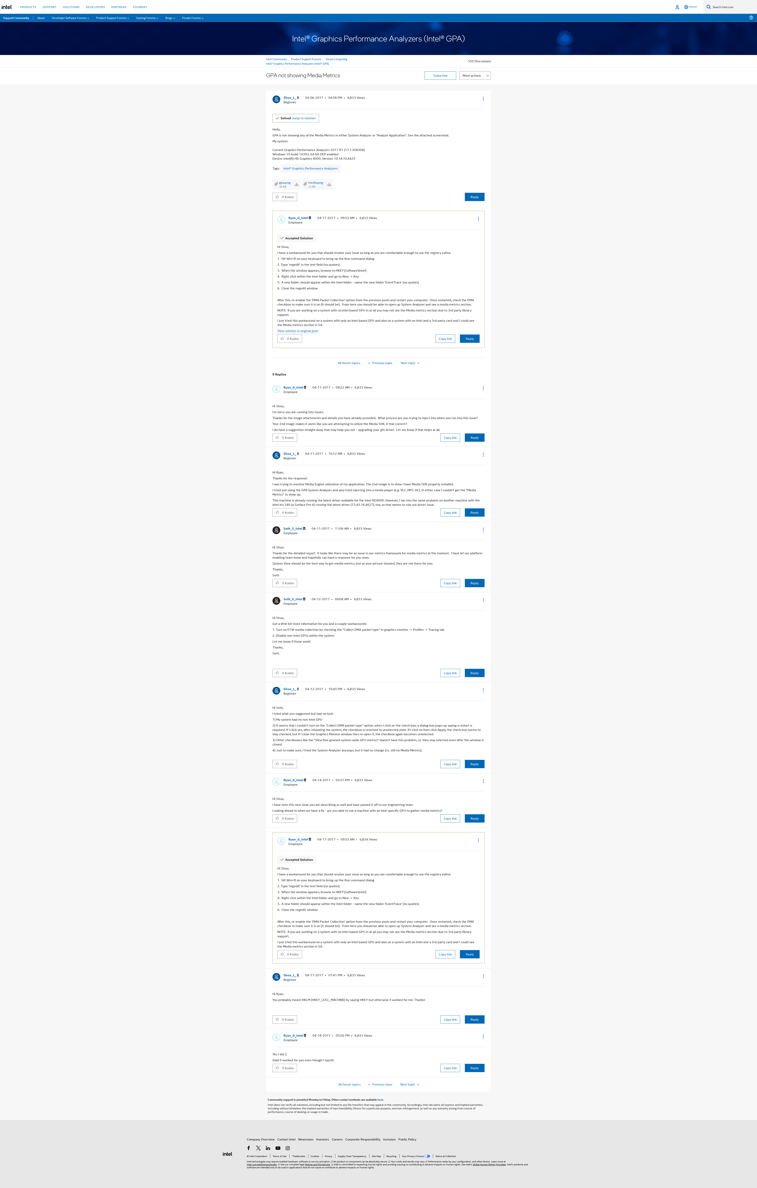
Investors (322, 1139)
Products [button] (28, 7)
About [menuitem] (41, 18)
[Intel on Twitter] (258, 1148)
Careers (337, 1139)
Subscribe (440, 75)
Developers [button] (95, 7)
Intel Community (276, 59)
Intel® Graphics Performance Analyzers (310, 168)
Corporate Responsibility (362, 1139)
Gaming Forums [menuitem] (146, 18)
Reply (475, 197)
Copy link (445, 338)
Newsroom (305, 1139)
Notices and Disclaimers (317, 1164)
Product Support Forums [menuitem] (111, 18)
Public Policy (407, 1139)
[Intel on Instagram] (287, 1148)
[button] (483, 98)
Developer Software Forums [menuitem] (69, 18)
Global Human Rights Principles (489, 1164)
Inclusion (389, 1139)
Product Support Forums (306, 59)
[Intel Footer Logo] (228, 1153)
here (380, 1099)
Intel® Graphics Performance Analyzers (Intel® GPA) (297, 63)
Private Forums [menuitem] (191, 18)
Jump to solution (298, 118)
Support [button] (50, 7)
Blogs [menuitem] (168, 18)
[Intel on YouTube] (278, 1148)
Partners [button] (119, 7)
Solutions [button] (71, 7)
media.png (315, 182)
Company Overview (261, 1139)
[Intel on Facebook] (248, 1148)
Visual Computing (336, 59)
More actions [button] (472, 75)
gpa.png (285, 182)
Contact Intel (286, 1139)
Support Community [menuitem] (16, 18)
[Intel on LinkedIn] (268, 1148)
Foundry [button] (140, 7)
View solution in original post (297, 330)
